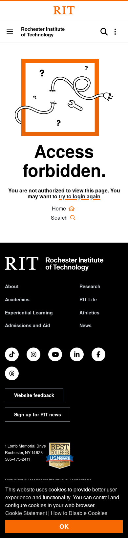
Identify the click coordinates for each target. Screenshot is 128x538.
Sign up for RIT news (37, 414)
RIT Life (88, 299)
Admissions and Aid (27, 325)
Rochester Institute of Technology (43, 31)
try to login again (79, 196)
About (12, 286)
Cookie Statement (26, 513)
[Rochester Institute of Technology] (64, 10)
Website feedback (34, 395)
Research (89, 286)
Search (60, 217)
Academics (17, 299)
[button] (10, 32)
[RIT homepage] (54, 264)
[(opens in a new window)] (12, 354)
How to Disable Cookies (79, 513)
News (85, 325)
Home (59, 208)
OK (64, 526)
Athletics (89, 312)
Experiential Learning (29, 312)
